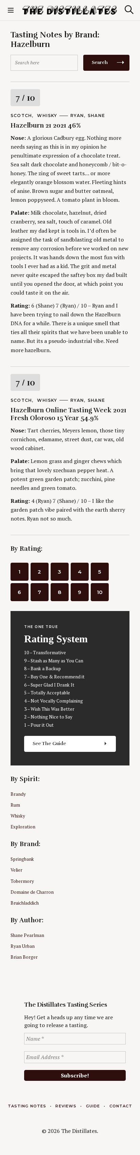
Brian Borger (24, 957)
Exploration (23, 827)
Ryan (77, 115)
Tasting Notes (27, 1106)
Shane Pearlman (27, 935)
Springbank (22, 859)
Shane (96, 115)
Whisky (47, 115)
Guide (93, 1106)
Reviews (65, 1106)
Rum (15, 805)
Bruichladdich (25, 903)
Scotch (21, 115)
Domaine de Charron (32, 892)
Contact (120, 1106)
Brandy (18, 794)
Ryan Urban (23, 946)
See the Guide (49, 743)
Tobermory (22, 881)
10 (100, 592)
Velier (16, 870)
